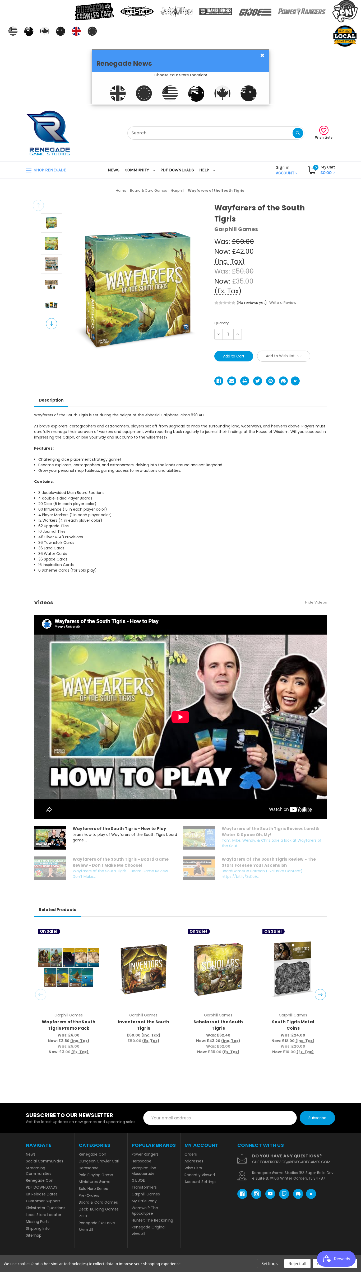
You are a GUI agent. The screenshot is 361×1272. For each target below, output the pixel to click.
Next (51, 323)
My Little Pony (144, 1201)
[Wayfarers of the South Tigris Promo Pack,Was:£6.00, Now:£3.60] (68, 969)
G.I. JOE (138, 1180)
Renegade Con (39, 1180)
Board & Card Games (98, 1202)
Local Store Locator (43, 1214)
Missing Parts (37, 1221)
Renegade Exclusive (97, 1223)
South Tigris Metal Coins (293, 1025)
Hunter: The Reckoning (152, 1220)
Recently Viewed (199, 1174)
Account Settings (200, 1181)
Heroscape (89, 1168)
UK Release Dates (42, 1194)
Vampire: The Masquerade (144, 1170)
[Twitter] (257, 380)
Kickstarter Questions (45, 1207)
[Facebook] (218, 380)
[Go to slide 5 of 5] (40, 994)
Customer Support (43, 1201)
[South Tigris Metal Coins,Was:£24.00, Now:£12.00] (293, 969)
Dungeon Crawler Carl (99, 1161)
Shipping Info (38, 1228)
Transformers (144, 1187)
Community (137, 169)
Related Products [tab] (57, 909)
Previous (38, 205)
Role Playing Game (96, 1174)
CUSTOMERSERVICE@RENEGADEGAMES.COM (291, 1162)
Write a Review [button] (282, 302)
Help (204, 169)
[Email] (231, 380)
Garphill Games (146, 1194)
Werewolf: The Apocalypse (145, 1210)
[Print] (244, 380)
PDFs (83, 1216)
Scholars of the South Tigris (218, 1025)
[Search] (298, 133)
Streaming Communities (38, 1170)
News (113, 169)
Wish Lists (323, 137)
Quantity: (221, 323)
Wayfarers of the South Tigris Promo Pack (69, 1025)
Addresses (193, 1161)
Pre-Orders (89, 1195)
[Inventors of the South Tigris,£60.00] (143, 969)
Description (51, 400)
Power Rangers (145, 1154)
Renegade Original (148, 1227)
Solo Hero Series (93, 1188)
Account (285, 170)
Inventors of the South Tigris (143, 1025)
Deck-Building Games (99, 1209)
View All (138, 1234)
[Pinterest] (270, 380)
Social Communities (44, 1161)
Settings (269, 1263)
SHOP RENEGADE (49, 169)
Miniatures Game (94, 1181)
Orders (190, 1154)
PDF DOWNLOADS (177, 169)
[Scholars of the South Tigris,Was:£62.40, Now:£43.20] (218, 969)
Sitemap (33, 1235)
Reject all (297, 1263)
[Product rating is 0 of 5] (224, 303)
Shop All (86, 1229)
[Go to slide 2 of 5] (320, 994)
